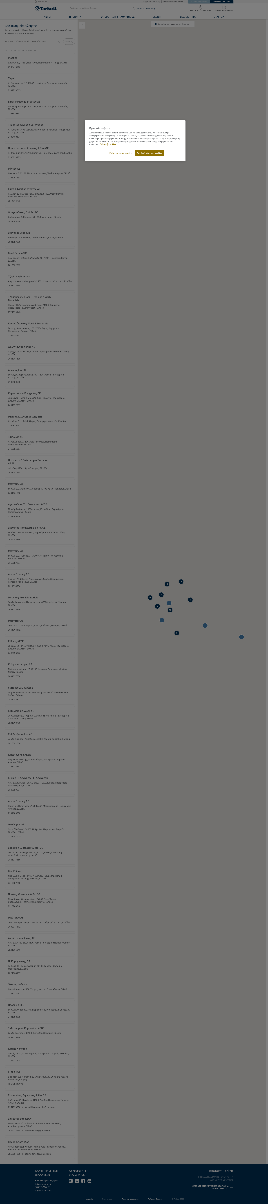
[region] (135, 140)
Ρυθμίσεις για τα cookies (120, 153)
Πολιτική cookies (108, 144)
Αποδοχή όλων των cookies (149, 153)
